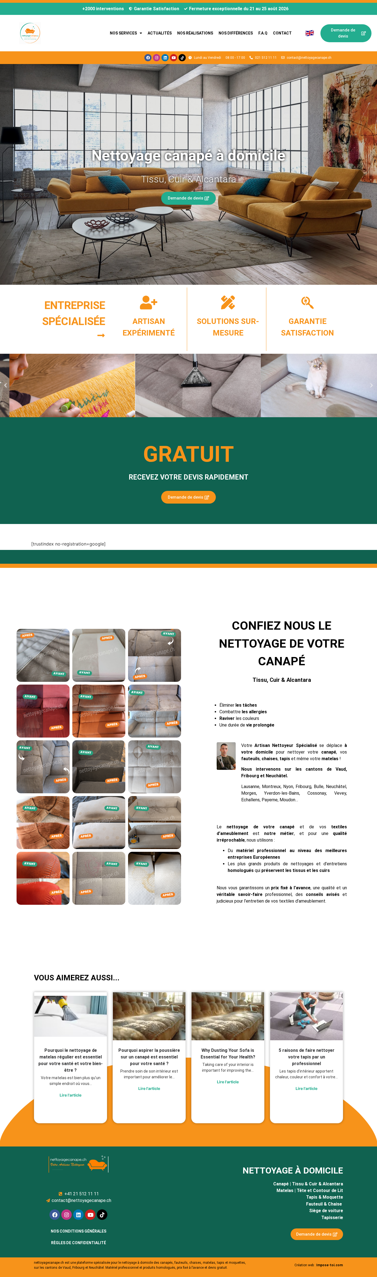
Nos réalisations (195, 33)
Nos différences (236, 33)
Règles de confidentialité (78, 1243)
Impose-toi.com (329, 1265)
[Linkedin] (165, 57)
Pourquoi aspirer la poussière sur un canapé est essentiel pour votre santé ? (149, 1057)
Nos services (123, 33)
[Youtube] (173, 57)
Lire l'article (70, 1095)
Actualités (160, 33)
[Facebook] (148, 57)
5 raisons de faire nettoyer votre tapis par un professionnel (306, 1057)
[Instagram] (156, 57)
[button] (5, 385)
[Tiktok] (182, 57)
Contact (282, 33)
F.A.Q (262, 33)
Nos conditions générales (78, 1231)
